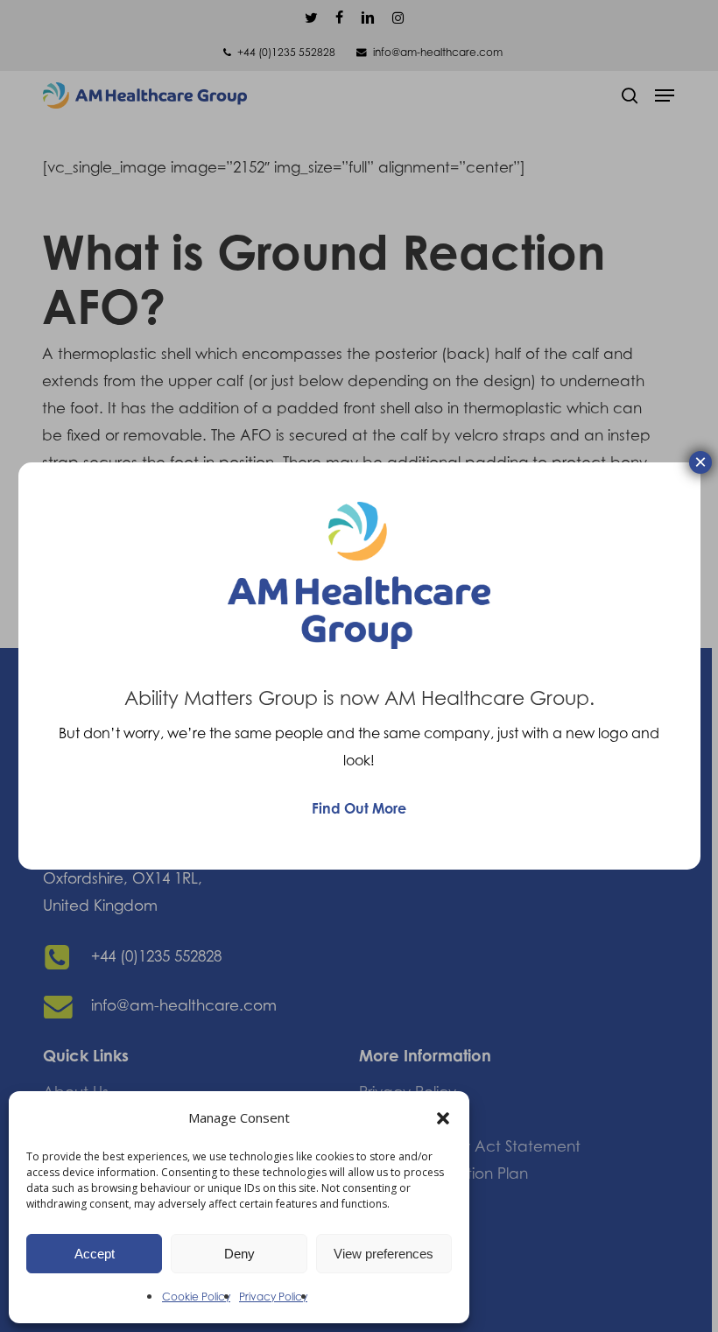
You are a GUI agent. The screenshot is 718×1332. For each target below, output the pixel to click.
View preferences (383, 1253)
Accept (94, 1253)
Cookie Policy (196, 1296)
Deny (239, 1253)
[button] (443, 1118)
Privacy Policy (273, 1296)
